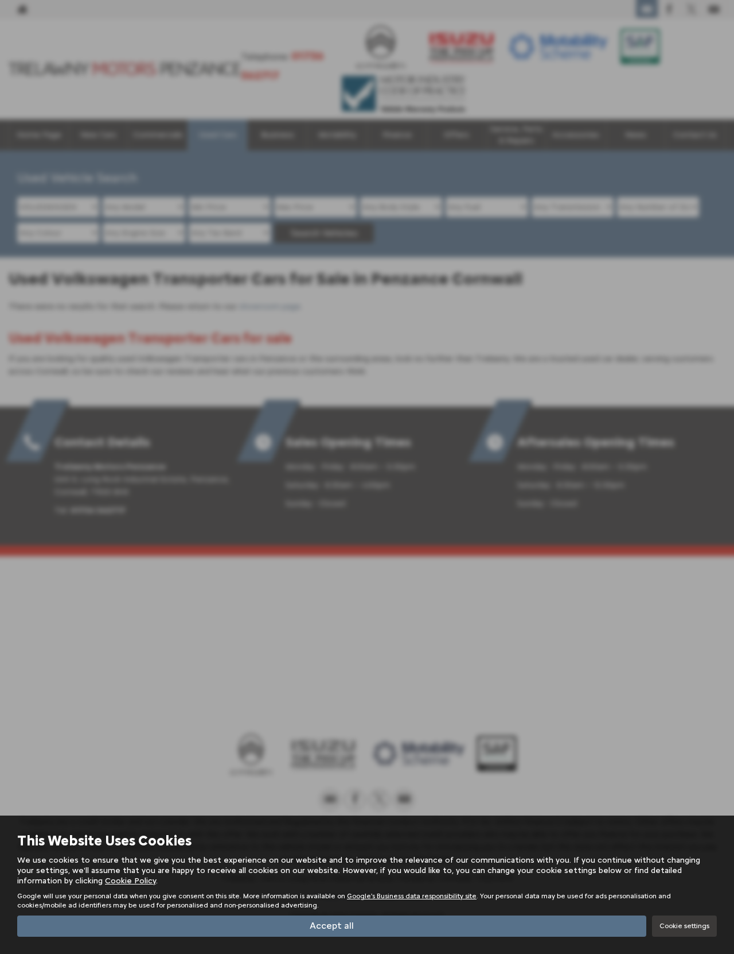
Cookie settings (684, 926)
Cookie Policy (130, 881)
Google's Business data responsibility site (412, 896)
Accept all (332, 925)
